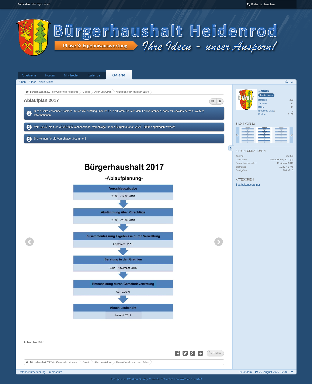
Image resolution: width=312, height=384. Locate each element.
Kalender (94, 75)
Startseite (29, 75)
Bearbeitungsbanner (248, 184)
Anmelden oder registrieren (33, 4)
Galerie (118, 75)
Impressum (55, 372)
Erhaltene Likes (266, 110)
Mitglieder (71, 75)
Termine (262, 103)
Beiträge (262, 100)
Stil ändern (245, 372)
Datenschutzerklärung (32, 372)
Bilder (261, 107)
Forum (50, 75)
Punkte (262, 114)
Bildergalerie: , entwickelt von (156, 379)
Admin (263, 91)
